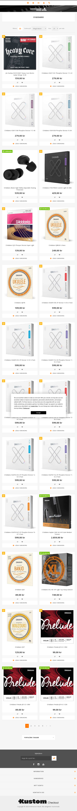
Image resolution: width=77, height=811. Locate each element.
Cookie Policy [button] (34, 406)
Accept (38, 412)
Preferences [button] (26, 408)
